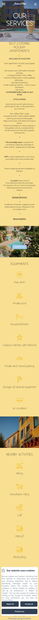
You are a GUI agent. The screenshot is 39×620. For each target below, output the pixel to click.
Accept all (29, 604)
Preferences (19, 611)
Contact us (19, 247)
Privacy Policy (7, 600)
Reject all (10, 604)
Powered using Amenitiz (19, 618)
